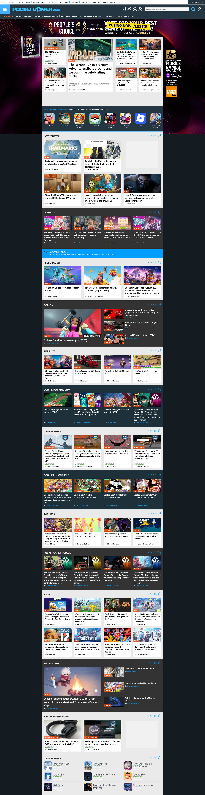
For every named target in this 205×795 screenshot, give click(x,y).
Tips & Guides (62, 2)
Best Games (85, 2)
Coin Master (109, 16)
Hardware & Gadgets (57, 716)
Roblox (20, 2)
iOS (4, 2)
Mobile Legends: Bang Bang (90, 16)
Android (11, 2)
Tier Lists (50, 2)
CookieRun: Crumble (69, 16)
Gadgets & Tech (108, 2)
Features (74, 2)
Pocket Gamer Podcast (58, 552)
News (28, 2)
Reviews (96, 2)
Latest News (51, 136)
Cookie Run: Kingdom (23, 16)
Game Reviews (52, 431)
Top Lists (49, 514)
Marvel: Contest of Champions (46, 16)
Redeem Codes (38, 2)
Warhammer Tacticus (126, 16)
